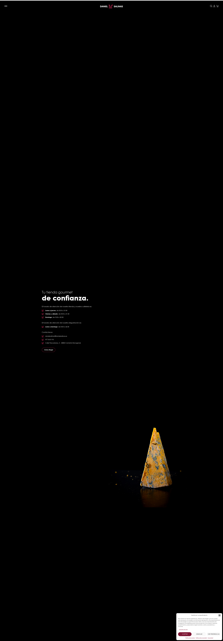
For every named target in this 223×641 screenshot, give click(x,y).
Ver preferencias (213, 634)
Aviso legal (210, 637)
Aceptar (185, 634)
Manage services (183, 629)
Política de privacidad (201, 637)
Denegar (199, 634)
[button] (219, 615)
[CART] (217, 6)
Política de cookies (190, 637)
